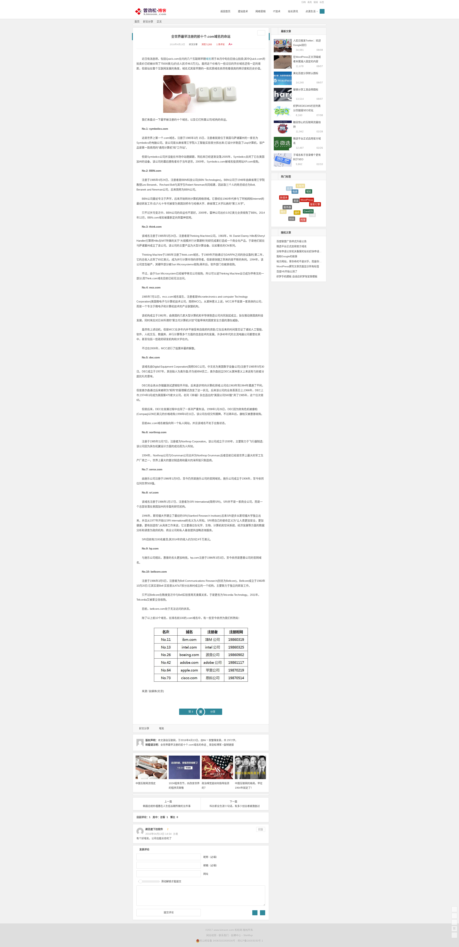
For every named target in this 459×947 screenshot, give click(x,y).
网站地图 (211, 935)
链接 (316, 2)
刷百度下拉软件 (154, 829)
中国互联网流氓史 (146, 783)
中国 (312, 209)
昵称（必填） (210, 857)
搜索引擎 (315, 198)
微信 (283, 205)
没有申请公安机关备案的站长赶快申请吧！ (300, 251)
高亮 (309, 2)
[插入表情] (262, 912)
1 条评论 (220, 44)
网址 (205, 873)
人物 (308, 218)
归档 (303, 2)
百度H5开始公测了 (286, 271)
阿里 (303, 208)
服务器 (287, 194)
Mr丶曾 (207, 740)
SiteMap (248, 935)
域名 (208, 58)
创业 (291, 206)
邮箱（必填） (210, 865)
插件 (297, 196)
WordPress (307, 188)
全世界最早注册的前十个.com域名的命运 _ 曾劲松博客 (191, 744)
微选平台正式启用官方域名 (291, 246)
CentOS (308, 197)
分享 (212, 711)
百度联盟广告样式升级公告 (291, 241)
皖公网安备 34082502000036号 (217, 940)
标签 (322, 2)
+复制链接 (228, 744)
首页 (136, 21)
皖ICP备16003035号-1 (250, 940)
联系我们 (224, 935)
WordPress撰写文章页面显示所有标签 (297, 266)
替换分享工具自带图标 (305, 89)
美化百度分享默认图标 (305, 73)
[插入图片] (254, 912)
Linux (290, 216)
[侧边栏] (261, 32)
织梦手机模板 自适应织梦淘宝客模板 (296, 276)
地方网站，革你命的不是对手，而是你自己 (300, 261)
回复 (260, 829)
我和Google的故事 (286, 256)
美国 (296, 187)
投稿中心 (236, 935)
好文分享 (148, 21)
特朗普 (300, 217)
